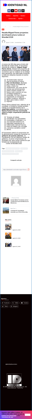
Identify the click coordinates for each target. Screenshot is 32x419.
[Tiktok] (19, 10)
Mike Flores (24, 148)
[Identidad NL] (16, 5)
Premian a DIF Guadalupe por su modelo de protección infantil (19, 243)
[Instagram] (23, 10)
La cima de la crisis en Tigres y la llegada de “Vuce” (18, 235)
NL (11, 26)
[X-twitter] (12, 10)
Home (3, 26)
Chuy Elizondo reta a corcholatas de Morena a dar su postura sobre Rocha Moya (19, 225)
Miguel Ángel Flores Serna (13, 148)
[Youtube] (16, 10)
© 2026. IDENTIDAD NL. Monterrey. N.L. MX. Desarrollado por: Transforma (15, 387)
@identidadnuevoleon (11, 364)
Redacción (8, 40)
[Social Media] (5, 303)
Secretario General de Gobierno (10, 153)
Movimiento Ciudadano (8, 151)
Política (7, 26)
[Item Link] (8, 227)
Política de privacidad (9, 415)
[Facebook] (9, 10)
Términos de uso (7, 417)
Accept (28, 414)
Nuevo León (19, 151)
